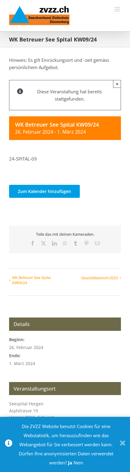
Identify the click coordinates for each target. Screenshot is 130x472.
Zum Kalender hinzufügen (44, 191)
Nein (78, 463)
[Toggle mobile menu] (118, 9)
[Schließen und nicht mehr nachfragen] (122, 444)
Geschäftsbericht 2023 (99, 277)
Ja (70, 463)
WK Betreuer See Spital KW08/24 (31, 280)
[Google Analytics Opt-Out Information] (8, 444)
